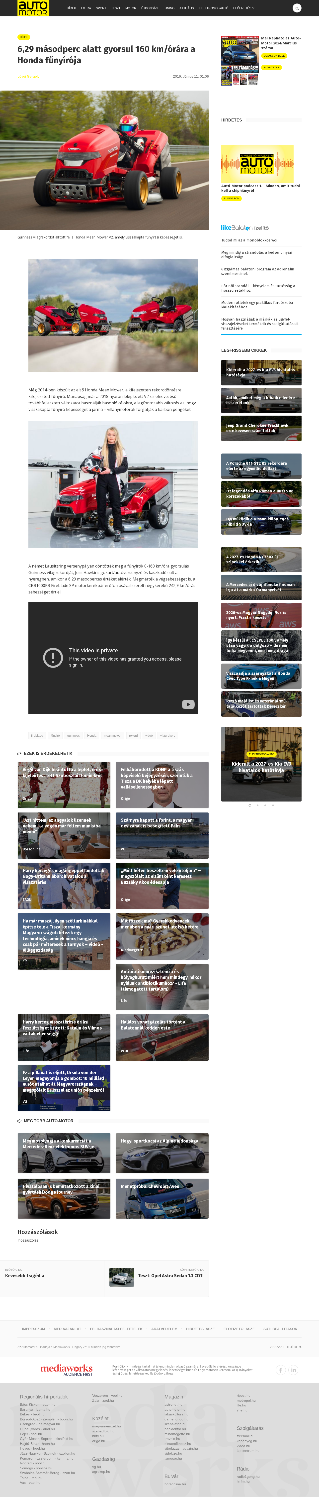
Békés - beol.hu (32, 1414)
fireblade (37, 735)
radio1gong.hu (248, 1477)
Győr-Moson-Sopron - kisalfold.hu (46, 1439)
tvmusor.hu (173, 1458)
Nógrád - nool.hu (33, 1463)
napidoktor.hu (175, 1429)
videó (149, 735)
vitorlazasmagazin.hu (181, 1448)
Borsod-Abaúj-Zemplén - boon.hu (46, 1419)
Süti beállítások (280, 1329)
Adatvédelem (164, 1329)
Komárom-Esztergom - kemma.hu (47, 1458)
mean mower (113, 735)
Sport (101, 8)
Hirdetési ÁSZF (200, 1329)
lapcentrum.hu (248, 1451)
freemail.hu (245, 1436)
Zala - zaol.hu (103, 1400)
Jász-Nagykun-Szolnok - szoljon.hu (47, 1453)
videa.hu (243, 1446)
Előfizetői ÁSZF (239, 1329)
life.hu (241, 1405)
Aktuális (186, 8)
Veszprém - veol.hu (107, 1395)
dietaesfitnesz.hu (177, 1444)
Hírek (71, 8)
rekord (133, 735)
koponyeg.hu (247, 1441)
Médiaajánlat (67, 1329)
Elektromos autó (213, 8)
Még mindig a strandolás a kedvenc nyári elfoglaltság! (256, 254)
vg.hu (96, 1467)
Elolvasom (231, 198)
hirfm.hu (243, 1481)
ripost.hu (243, 1395)
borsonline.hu (175, 1484)
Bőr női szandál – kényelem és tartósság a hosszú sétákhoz (258, 288)
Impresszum (33, 1329)
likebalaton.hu (175, 1424)
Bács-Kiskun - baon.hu (38, 1404)
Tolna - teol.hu (31, 1478)
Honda (91, 735)
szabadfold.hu (103, 1431)
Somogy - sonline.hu (36, 1468)
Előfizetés (242, 8)
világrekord (167, 735)
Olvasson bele (274, 55)
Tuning (168, 8)
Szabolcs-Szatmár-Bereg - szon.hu (47, 1473)
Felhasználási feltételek (116, 1329)
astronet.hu (173, 1404)
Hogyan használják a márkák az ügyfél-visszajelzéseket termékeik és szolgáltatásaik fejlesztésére (260, 324)
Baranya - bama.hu (35, 1409)
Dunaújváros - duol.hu (37, 1429)
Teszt (115, 8)
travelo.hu (172, 1439)
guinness (73, 735)
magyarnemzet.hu (106, 1426)
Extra (86, 8)
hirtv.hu (98, 1436)
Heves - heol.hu (32, 1448)
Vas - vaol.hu (30, 1483)
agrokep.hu (101, 1472)
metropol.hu (246, 1400)
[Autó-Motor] (33, 8)
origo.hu (98, 1441)
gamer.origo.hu (176, 1419)
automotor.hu (174, 1409)
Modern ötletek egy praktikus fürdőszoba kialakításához (257, 304)
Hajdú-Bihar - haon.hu (37, 1444)
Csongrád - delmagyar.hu (40, 1424)
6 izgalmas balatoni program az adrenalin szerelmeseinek (257, 271)
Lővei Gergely (28, 76)
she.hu (242, 1410)
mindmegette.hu (177, 1434)
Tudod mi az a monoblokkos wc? (249, 240)
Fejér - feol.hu (31, 1434)
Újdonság (149, 8)
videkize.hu (173, 1453)
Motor (130, 8)
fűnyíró (55, 735)
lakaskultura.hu (176, 1414)
